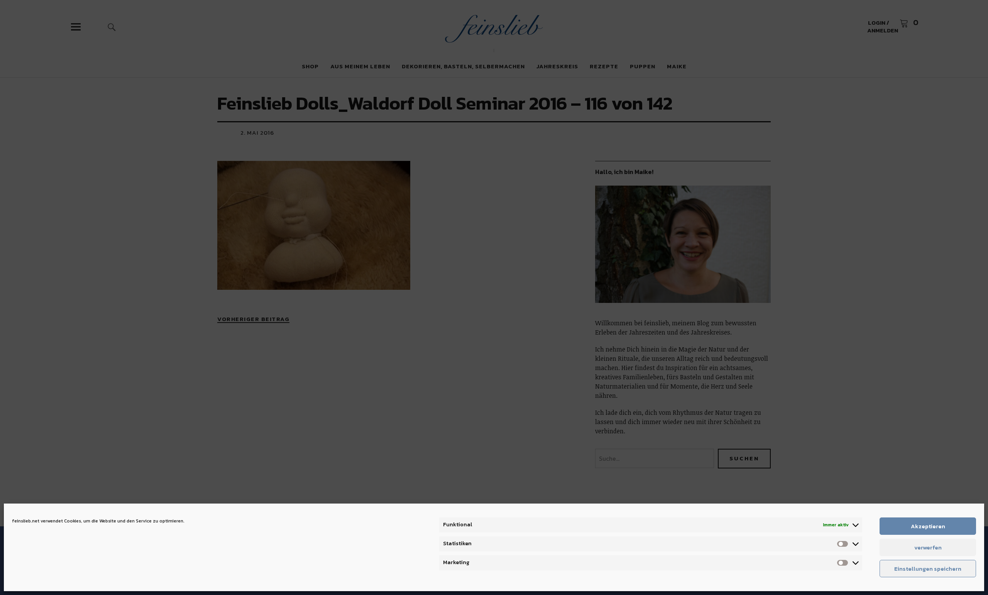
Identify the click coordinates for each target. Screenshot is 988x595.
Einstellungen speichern (927, 568)
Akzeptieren (928, 526)
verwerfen (928, 547)
